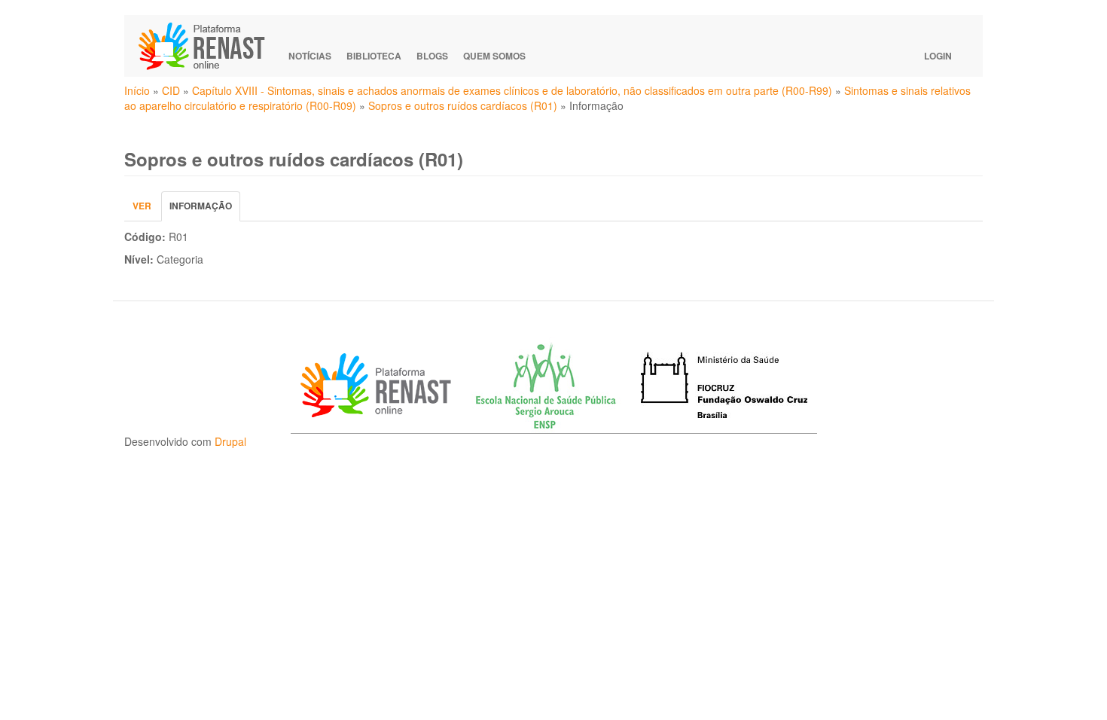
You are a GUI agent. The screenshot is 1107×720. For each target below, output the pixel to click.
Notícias (309, 56)
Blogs (432, 56)
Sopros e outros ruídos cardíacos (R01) (462, 105)
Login (938, 56)
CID (171, 90)
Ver (142, 205)
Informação (204, 210)
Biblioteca (373, 56)
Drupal (230, 441)
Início (137, 90)
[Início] (208, 46)
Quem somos (494, 56)
